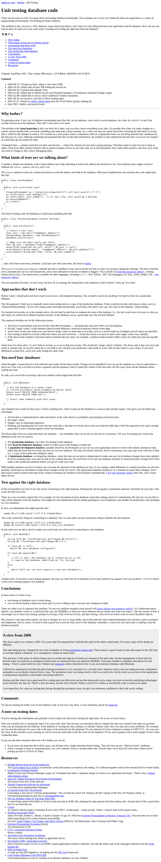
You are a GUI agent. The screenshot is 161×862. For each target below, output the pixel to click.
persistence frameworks (81, 650)
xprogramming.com (54, 795)
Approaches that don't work (22, 45)
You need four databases (20, 48)
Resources (13, 65)
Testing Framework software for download (29, 784)
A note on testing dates (19, 62)
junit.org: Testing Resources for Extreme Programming (35, 778)
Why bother (14, 40)
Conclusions (14, 54)
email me (112, 705)
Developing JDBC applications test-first (27, 841)
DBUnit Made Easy (17, 849)
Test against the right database (23, 51)
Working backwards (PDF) (21, 812)
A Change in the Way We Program (25, 790)
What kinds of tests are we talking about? (28, 42)
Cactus (11, 807)
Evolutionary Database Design (23, 770)
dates (87, 263)
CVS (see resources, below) (120, 472)
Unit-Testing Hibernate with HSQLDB (27, 855)
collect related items (40, 101)
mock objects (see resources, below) (115, 608)
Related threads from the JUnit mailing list (28, 764)
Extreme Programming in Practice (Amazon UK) (106, 815)
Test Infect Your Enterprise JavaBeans (26, 835)
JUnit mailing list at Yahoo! (25, 767)
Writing (20, 2)
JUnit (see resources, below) (130, 271)
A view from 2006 (17, 56)
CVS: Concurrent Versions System (25, 829)
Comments (13, 59)
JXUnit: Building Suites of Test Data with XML (31, 798)
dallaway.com (8, 2)
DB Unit (62, 852)
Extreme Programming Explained (24, 824)
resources (59, 664)
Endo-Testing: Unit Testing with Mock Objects (40, 821)
